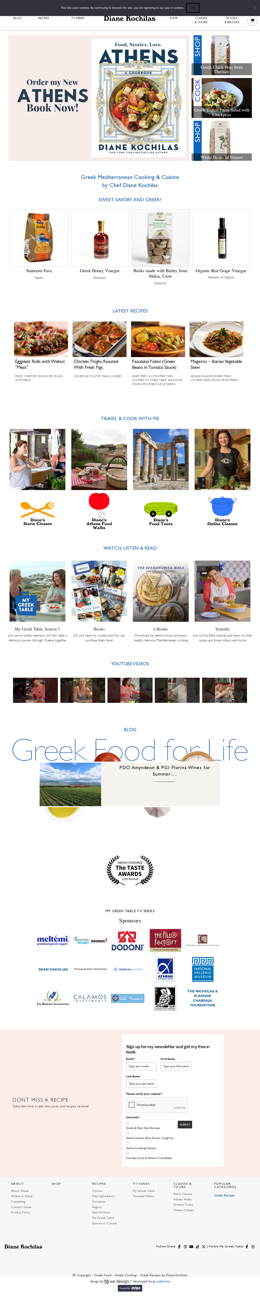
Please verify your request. (144, 1094)
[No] (255, 8)
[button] (252, 20)
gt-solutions (161, 1281)
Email (130, 1059)
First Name (168, 1059)
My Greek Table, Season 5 (37, 629)
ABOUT (17, 1184)
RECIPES (99, 1184)
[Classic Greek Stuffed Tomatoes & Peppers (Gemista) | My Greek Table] (177, 690)
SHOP (56, 1184)
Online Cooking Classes (141, 1148)
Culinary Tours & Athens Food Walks (149, 1158)
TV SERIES (141, 1184)
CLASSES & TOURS (182, 1186)
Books (99, 629)
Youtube (222, 629)
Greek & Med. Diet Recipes (143, 1128)
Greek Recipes (224, 1195)
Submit (185, 1124)
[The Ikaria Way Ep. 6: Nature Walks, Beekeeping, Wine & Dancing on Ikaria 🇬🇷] (224, 690)
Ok (193, 7)
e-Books (161, 629)
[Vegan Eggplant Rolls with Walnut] (35, 690)
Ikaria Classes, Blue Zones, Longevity (150, 1138)
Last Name (133, 1076)
